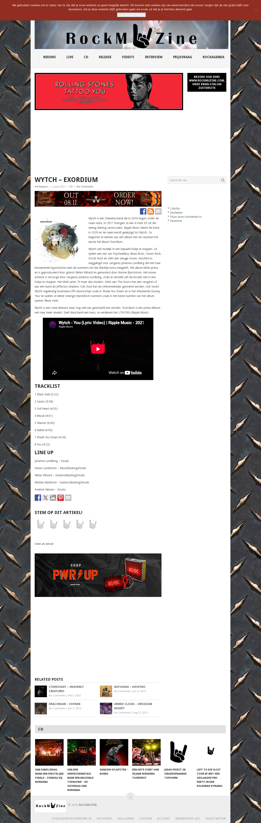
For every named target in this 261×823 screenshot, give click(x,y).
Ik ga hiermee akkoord (131, 15)
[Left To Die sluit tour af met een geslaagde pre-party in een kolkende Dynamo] (211, 752)
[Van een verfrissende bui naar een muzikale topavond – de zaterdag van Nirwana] (81, 752)
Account (163, 818)
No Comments (85, 186)
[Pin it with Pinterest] (60, 497)
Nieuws (49, 57)
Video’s (128, 57)
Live (69, 57)
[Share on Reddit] (53, 497)
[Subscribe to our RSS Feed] (150, 211)
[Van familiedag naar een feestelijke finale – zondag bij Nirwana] (49, 752)
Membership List (187, 818)
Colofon (175, 208)
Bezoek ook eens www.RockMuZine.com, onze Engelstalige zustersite (207, 82)
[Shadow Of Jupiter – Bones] (114, 752)
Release (105, 57)
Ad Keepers (41, 186)
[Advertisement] (130, 140)
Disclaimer (176, 212)
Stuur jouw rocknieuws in (185, 216)
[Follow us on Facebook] (143, 211)
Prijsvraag (182, 57)
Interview (154, 57)
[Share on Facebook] (38, 497)
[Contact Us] (158, 211)
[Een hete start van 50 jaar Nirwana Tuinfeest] (146, 752)
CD (86, 57)
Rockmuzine (88, 804)
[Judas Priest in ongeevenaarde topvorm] (178, 752)
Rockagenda (213, 57)
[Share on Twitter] (45, 497)
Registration (216, 818)
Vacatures (176, 220)
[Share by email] (68, 497)
